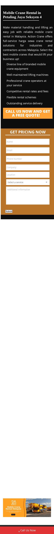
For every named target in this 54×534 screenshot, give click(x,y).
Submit (9, 211)
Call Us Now (28, 530)
